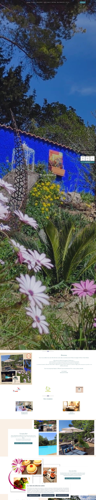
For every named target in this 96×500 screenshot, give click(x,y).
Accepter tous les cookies (62, 495)
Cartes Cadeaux (47, 2)
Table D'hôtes (39, 2)
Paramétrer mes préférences (48, 495)
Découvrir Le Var (60, 2)
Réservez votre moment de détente (23, 443)
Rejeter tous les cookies (33, 495)
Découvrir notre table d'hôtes (73, 478)
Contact (67, 2)
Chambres (33, 2)
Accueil (28, 2)
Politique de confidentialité (49, 492)
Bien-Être (54, 2)
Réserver (83, 2)
